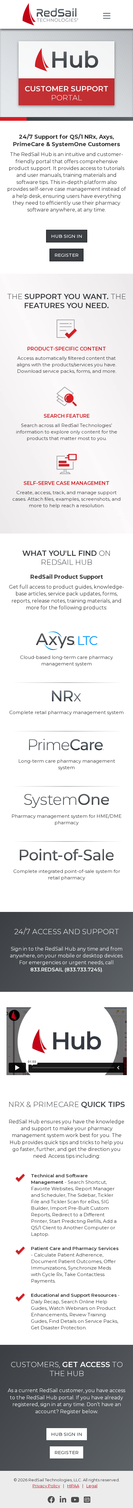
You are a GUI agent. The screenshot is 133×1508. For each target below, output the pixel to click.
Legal (91, 1485)
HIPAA (73, 1485)
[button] (105, 15)
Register (66, 255)
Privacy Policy (46, 1485)
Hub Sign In (66, 236)
